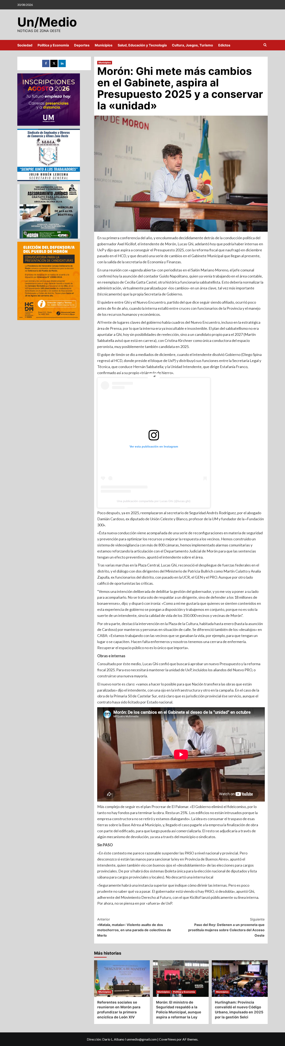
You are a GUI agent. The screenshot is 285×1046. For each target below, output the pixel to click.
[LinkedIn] (62, 63)
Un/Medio (47, 21)
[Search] (265, 45)
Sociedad (24, 45)
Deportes (82, 45)
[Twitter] (54, 63)
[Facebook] (45, 63)
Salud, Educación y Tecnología (142, 45)
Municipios (103, 45)
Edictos (224, 45)
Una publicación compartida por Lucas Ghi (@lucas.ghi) (153, 501)
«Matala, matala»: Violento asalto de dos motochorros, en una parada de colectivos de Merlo (134, 927)
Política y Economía (53, 45)
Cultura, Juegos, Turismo (192, 45)
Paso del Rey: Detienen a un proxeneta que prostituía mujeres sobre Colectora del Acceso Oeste (226, 927)
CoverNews (167, 1039)
